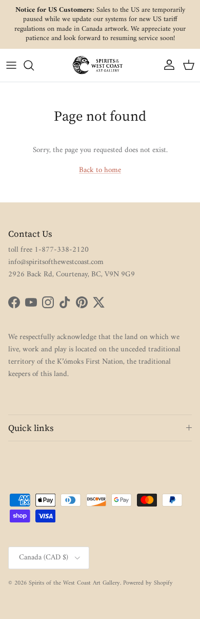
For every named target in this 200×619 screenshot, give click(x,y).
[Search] (34, 65)
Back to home (100, 170)
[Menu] (11, 65)
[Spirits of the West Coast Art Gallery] (100, 65)
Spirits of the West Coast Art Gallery (74, 583)
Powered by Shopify (148, 583)
